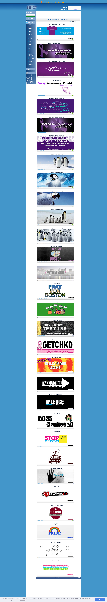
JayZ (27, 78)
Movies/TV (31, 55)
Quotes (30, 61)
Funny (30, 44)
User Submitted (30, 70)
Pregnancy (39, 557)
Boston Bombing (40, 261)
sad (26, 75)
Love (30, 47)
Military (30, 52)
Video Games (31, 67)
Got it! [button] (100, 599)
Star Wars (32, 82)
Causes (30, 38)
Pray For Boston (45, 261)
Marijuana (33, 76)
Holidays (30, 45)
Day (44, 169)
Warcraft (30, 78)
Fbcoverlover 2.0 (31, 20)
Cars (30, 35)
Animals (30, 30)
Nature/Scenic (31, 58)
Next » (79, 577)
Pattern (30, 59)
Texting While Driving (41, 335)
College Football (31, 75)
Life (29, 48)
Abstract (30, 28)
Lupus (39, 39)
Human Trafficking (40, 483)
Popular (70, 21)
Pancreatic (39, 113)
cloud (27, 76)
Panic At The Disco (29, 77)
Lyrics (30, 51)
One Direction (28, 83)
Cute (30, 41)
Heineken (33, 79)
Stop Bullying (39, 372)
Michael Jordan (29, 80)
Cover (44, 39)
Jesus (34, 74)
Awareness (41, 39)
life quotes (28, 74)
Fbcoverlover (72, 9)
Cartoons (30, 37)
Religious (30, 62)
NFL (31, 74)
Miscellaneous (31, 54)
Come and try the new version (55, 2)
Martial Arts (28, 79)
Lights (30, 50)
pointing (33, 78)
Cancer (42, 113)
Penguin (39, 169)
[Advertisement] (58, 15)
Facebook (45, 335)
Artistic (30, 32)
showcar (27, 81)
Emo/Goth (31, 42)
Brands (30, 34)
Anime (30, 31)
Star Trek (28, 82)
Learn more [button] (22, 600)
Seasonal (31, 64)
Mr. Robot (32, 81)
